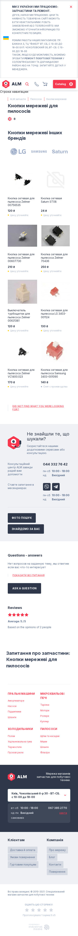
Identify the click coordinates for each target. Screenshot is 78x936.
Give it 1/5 (10, 615)
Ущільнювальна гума (20, 741)
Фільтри (45, 752)
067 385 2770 (57, 808)
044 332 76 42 (55, 464)
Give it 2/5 (14, 615)
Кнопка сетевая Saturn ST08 (51, 200)
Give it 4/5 (22, 615)
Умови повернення (22, 857)
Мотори (44, 710)
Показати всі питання (28, 575)
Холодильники (20, 729)
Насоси (12, 706)
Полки (11, 736)
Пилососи (48, 729)
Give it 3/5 (18, 615)
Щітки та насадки (49, 736)
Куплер (44, 721)
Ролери (44, 715)
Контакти (55, 864)
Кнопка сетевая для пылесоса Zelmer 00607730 (21, 258)
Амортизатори (16, 700)
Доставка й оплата (22, 850)
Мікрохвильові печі (52, 695)
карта (63, 812)
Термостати (15, 747)
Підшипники (14, 711)
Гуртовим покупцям (23, 864)
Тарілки (44, 704)
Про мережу (57, 850)
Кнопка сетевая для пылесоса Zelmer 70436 (54, 258)
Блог (52, 857)
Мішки (43, 741)
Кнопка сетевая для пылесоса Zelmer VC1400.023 (21, 373)
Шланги (12, 717)
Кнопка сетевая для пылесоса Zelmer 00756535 (21, 202)
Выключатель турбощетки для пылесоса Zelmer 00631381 (19, 315)
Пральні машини (21, 693)
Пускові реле (15, 752)
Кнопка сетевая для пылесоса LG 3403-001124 (54, 314)
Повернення (57, 871)
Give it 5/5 (26, 615)
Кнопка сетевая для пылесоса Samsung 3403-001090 (54, 373)
